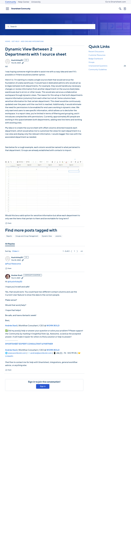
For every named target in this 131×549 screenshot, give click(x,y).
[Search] (120, 8)
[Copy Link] (22, 63)
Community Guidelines (98, 69)
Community (10, 2)
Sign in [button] (43, 386)
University (36, 2)
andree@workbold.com (41, 353)
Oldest (15, 251)
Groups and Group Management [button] (26, 236)
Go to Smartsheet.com (115, 1)
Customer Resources (97, 55)
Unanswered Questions (107, 66)
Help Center (23, 2)
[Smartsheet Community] (20, 9)
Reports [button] (9, 236)
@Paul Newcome (13, 263)
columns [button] (58, 236)
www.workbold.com (17, 353)
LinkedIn (9, 356)
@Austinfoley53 (15, 281)
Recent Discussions (96, 51)
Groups (91, 62)
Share (8, 223)
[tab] (10, 244)
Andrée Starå (16, 275)
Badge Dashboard (96, 58)
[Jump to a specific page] (81, 251)
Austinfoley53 (17, 60)
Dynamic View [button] (47, 236)
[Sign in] (124, 8)
